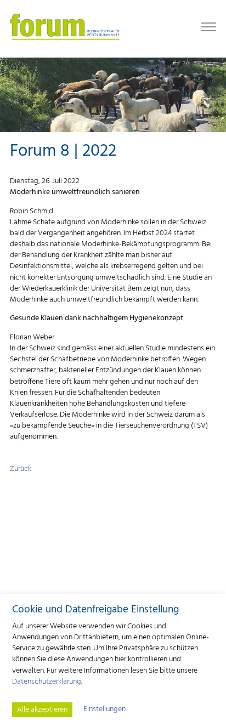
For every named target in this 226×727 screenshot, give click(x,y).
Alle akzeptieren (42, 709)
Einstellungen (104, 709)
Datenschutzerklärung (46, 681)
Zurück (20, 469)
